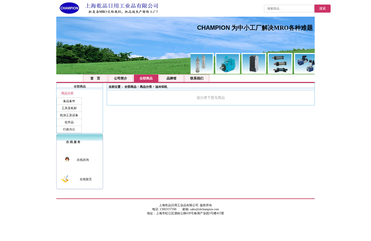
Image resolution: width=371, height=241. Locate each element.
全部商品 (130, 86)
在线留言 (86, 179)
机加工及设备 (69, 115)
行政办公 (69, 129)
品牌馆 (171, 78)
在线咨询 (83, 160)
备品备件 (69, 101)
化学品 (69, 122)
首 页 (95, 78)
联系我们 (196, 78)
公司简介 (120, 78)
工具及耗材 (69, 108)
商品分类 (146, 86)
